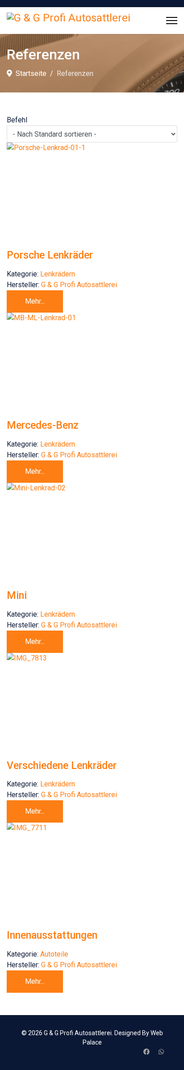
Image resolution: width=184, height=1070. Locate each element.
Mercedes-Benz (43, 425)
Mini (17, 595)
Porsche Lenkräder (50, 255)
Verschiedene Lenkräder (62, 765)
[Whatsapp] (161, 1051)
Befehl (17, 120)
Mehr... (35, 301)
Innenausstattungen (52, 935)
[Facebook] (146, 1051)
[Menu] (171, 20)
